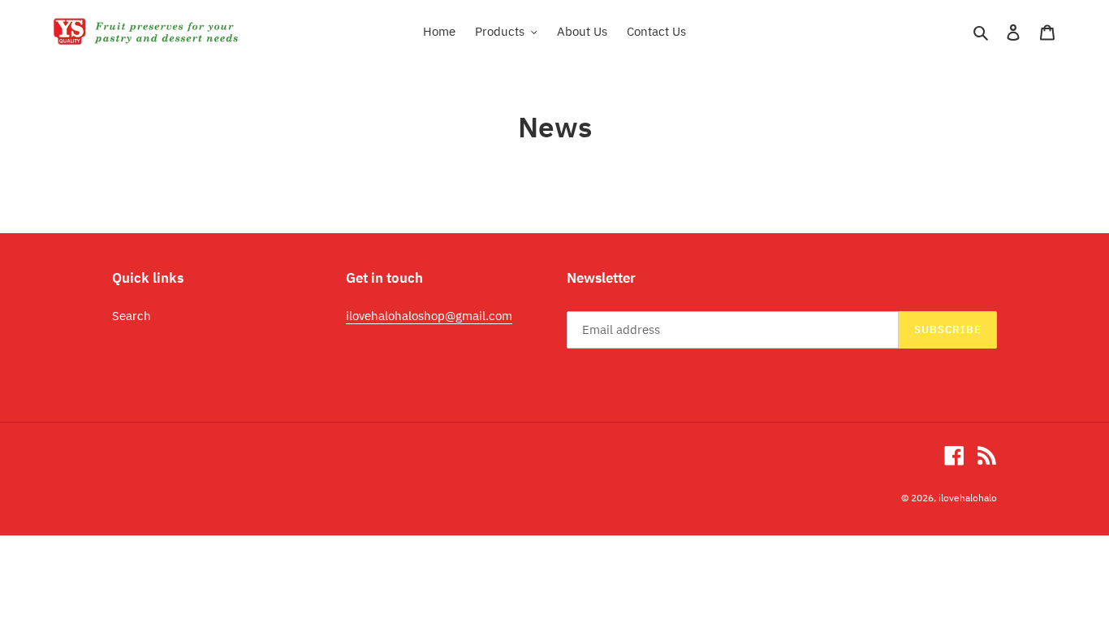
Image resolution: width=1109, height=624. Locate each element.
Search (131, 315)
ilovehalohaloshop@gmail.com (429, 315)
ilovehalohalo (968, 498)
